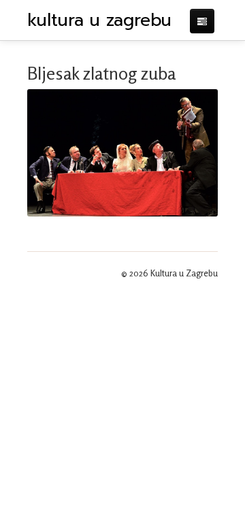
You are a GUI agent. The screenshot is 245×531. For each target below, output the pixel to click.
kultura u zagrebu (99, 20)
